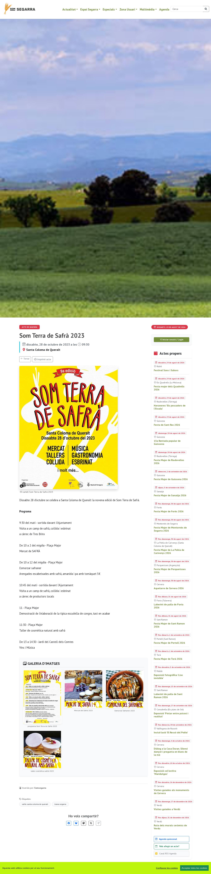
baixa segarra (60, 804)
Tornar (26, 358)
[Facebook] (68, 823)
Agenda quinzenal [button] (168, 839)
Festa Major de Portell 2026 (169, 642)
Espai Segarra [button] (89, 9)
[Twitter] (91, 823)
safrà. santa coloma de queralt (35, 804)
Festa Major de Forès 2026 (169, 511)
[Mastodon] (83, 823)
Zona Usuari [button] (127, 9)
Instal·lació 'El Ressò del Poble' (171, 732)
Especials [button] (109, 9)
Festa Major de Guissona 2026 (171, 479)
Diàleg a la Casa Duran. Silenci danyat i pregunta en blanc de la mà (171, 751)
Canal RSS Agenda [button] (167, 853)
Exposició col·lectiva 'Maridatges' (165, 772)
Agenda (164, 9)
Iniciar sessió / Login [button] (172, 339)
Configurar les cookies (167, 868)
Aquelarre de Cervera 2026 (169, 588)
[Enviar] (98, 823)
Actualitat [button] (69, 9)
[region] (105, 868)
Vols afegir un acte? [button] (169, 846)
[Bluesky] (76, 823)
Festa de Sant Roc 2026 (167, 424)
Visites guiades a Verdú (167, 809)
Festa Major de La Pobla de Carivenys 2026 (169, 551)
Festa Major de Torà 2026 (168, 658)
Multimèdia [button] (147, 9)
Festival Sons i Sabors (166, 370)
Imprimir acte (44, 359)
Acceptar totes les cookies (194, 868)
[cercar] (206, 9)
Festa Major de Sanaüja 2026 (170, 495)
